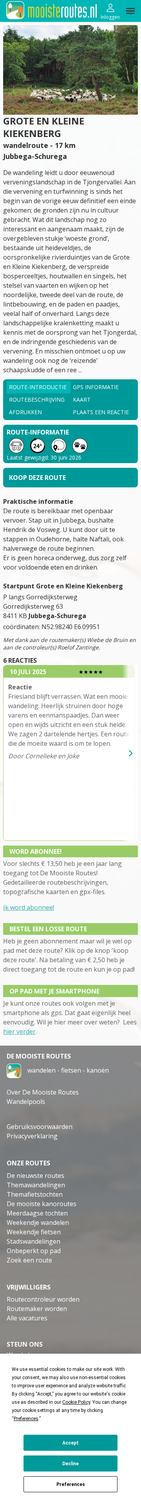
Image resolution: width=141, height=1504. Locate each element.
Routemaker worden (37, 1308)
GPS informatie (96, 387)
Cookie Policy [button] (76, 1402)
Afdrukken (25, 412)
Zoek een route (29, 1260)
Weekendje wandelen (38, 1222)
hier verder (19, 1031)
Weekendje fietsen (34, 1232)
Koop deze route (37, 477)
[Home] (14, 1070)
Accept (70, 1443)
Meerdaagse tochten (37, 1213)
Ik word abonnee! (28, 907)
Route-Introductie (38, 387)
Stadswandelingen (33, 1241)
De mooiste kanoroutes (41, 1203)
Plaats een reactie (101, 412)
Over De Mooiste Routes (43, 1092)
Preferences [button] (26, 1418)
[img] (130, 11)
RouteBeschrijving (37, 399)
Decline (70, 1463)
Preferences (70, 1484)
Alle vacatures (27, 1318)
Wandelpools (26, 1101)
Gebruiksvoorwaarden (39, 1126)
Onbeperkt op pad (34, 1250)
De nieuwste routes (35, 1175)
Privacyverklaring (32, 1136)
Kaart (81, 399)
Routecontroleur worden (43, 1299)
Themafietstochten (35, 1194)
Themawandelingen (36, 1185)
